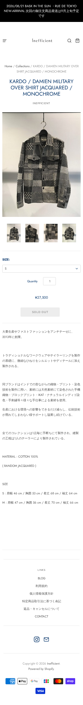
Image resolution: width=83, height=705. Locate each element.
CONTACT (41, 616)
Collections (23, 66)
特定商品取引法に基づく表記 (41, 601)
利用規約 (41, 586)
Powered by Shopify (41, 669)
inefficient (41, 103)
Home (8, 66)
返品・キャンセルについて (41, 609)
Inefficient (53, 663)
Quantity (32, 281)
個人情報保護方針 (41, 593)
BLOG (41, 578)
